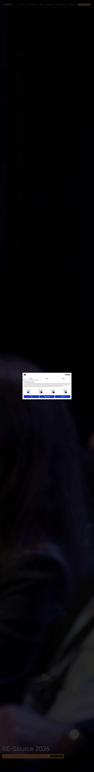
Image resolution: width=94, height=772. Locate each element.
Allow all (62, 396)
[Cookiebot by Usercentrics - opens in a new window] (65, 375)
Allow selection (47, 396)
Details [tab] (47, 378)
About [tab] (63, 378)
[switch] (40, 392)
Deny (31, 396)
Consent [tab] (30, 378)
